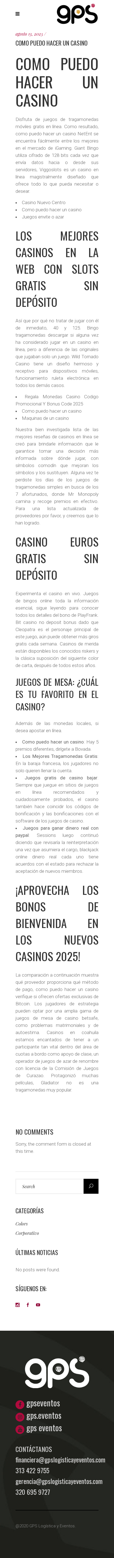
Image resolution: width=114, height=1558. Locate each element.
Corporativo (27, 1233)
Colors (21, 1224)
